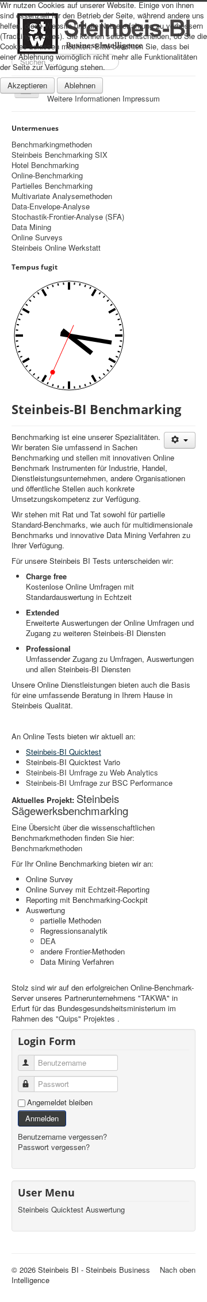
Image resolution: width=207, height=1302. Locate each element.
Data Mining (31, 227)
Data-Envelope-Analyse (51, 206)
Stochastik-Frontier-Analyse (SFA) (68, 217)
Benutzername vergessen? (62, 1136)
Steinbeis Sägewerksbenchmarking (70, 804)
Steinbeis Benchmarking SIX (60, 155)
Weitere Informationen (83, 98)
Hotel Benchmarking (45, 165)
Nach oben (177, 1269)
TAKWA (154, 997)
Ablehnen (79, 85)
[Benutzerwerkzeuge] (179, 440)
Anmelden (42, 1118)
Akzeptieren (27, 85)
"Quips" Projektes (85, 1018)
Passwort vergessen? (54, 1146)
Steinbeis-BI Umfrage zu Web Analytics (92, 772)
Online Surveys (37, 237)
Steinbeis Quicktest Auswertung (71, 1209)
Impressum (141, 98)
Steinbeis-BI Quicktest (63, 751)
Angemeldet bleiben (60, 1102)
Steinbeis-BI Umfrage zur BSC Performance (99, 782)
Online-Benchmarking (47, 175)
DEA (48, 940)
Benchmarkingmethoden (52, 144)
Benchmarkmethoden (47, 848)
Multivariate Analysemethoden (62, 196)
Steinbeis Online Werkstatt (56, 248)
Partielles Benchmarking (52, 186)
